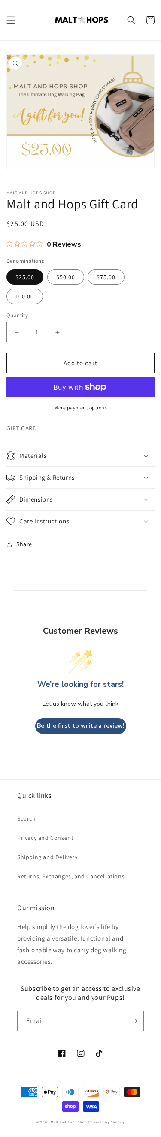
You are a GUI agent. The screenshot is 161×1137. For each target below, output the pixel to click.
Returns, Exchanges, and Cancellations (71, 876)
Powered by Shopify (106, 1121)
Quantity (17, 315)
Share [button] (24, 544)
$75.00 (106, 277)
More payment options (80, 407)
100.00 (24, 296)
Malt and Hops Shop (69, 1121)
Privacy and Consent (45, 838)
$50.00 (65, 277)
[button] (10, 20)
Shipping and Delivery (47, 857)
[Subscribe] (134, 1021)
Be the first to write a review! (81, 726)
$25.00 (24, 277)
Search (26, 818)
